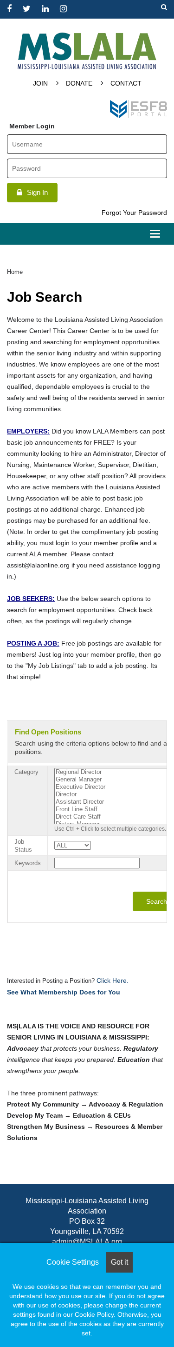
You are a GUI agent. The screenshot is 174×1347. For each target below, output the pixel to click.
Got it (119, 1262)
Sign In (37, 192)
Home (15, 271)
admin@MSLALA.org (87, 1242)
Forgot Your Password (134, 212)
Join (40, 83)
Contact (126, 83)
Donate (79, 83)
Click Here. (112, 980)
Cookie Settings (72, 1262)
